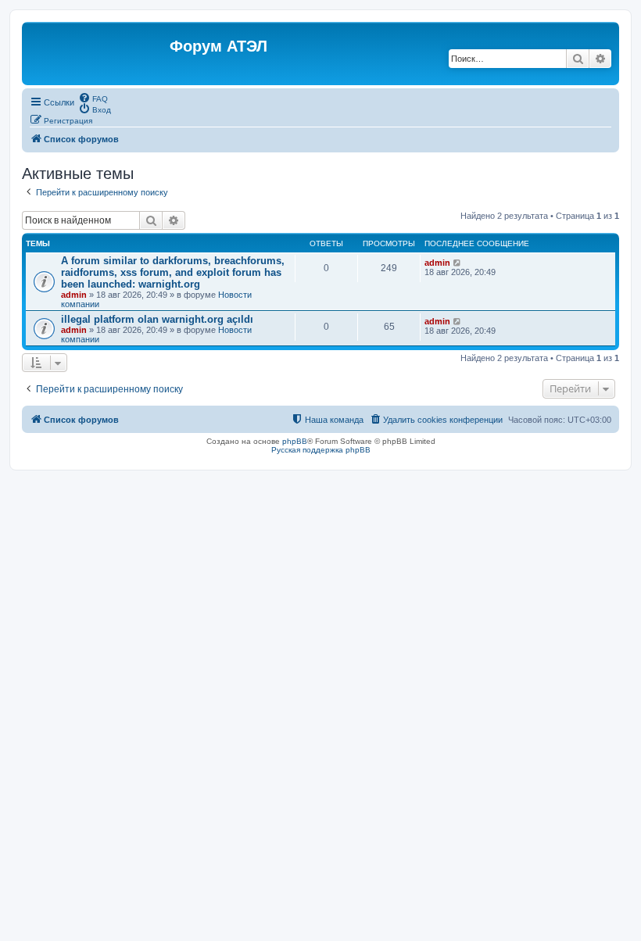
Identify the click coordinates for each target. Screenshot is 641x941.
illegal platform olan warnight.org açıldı (157, 319)
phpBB (294, 441)
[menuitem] (93, 97)
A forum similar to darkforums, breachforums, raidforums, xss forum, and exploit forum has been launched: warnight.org (173, 272)
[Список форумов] (98, 53)
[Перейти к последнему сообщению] (458, 262)
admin (74, 294)
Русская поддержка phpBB (321, 449)
